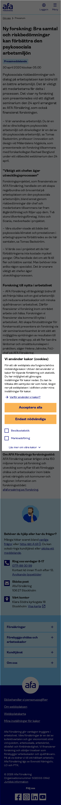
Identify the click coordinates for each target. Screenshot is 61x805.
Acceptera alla (30, 407)
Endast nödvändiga (30, 419)
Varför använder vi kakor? (25, 397)
